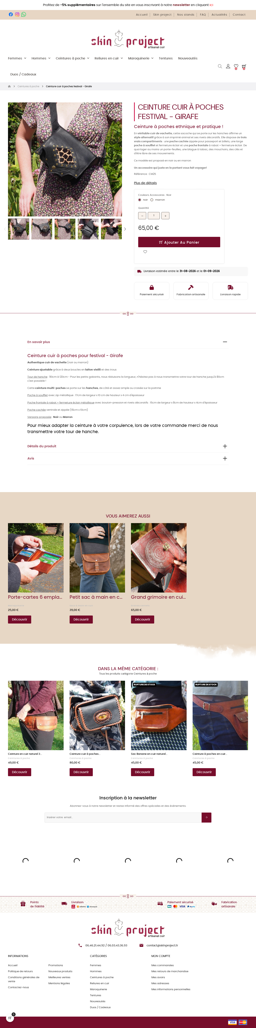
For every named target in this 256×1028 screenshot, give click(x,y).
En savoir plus (38, 342)
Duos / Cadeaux (100, 1007)
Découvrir (19, 619)
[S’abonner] (206, 818)
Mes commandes (162, 965)
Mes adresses (160, 983)
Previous (5, 229)
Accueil (12, 965)
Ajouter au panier (181, 242)
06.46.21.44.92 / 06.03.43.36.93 (106, 945)
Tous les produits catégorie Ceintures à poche (128, 673)
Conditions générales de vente (23, 979)
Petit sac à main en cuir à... (97, 597)
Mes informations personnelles (170, 989)
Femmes (95, 965)
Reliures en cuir (99, 983)
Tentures (95, 995)
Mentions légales (59, 983)
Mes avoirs (158, 977)
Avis (30, 458)
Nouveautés (97, 1001)
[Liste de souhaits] (145, 251)
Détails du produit (41, 446)
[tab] (128, 342)
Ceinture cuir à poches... (85, 754)
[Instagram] (17, 14)
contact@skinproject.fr (162, 945)
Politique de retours (20, 971)
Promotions (55, 965)
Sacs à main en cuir (81, 606)
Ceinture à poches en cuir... (210, 754)
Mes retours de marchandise (169, 971)
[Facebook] (10, 14)
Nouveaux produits (60, 971)
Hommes (96, 971)
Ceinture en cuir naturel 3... (25, 754)
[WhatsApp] (23, 14)
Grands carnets (140, 606)
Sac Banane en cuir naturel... (149, 754)
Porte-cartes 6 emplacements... (36, 597)
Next (125, 229)
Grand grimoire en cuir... (159, 597)
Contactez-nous (18, 987)
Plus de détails (145, 183)
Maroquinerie (16, 606)
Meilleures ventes (59, 977)
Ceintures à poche (19, 758)
